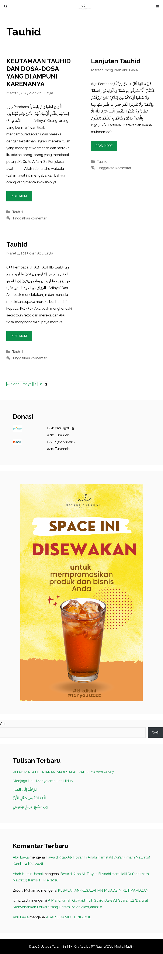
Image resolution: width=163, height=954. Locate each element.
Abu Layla (21, 857)
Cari (3, 724)
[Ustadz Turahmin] (83, 6)
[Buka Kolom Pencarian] (5, 6)
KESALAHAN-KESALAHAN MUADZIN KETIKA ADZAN (103, 890)
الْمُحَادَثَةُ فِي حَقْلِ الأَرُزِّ (29, 798)
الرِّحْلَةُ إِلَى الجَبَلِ (25, 789)
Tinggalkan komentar (29, 218)
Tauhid (17, 212)
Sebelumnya (19, 384)
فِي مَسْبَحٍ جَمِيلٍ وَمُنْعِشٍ (30, 807)
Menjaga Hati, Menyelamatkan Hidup (43, 781)
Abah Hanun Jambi (28, 874)
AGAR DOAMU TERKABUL (68, 917)
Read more (19, 196)
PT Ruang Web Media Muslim (113, 946)
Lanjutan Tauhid (116, 61)
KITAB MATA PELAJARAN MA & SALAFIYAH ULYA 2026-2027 (63, 772)
